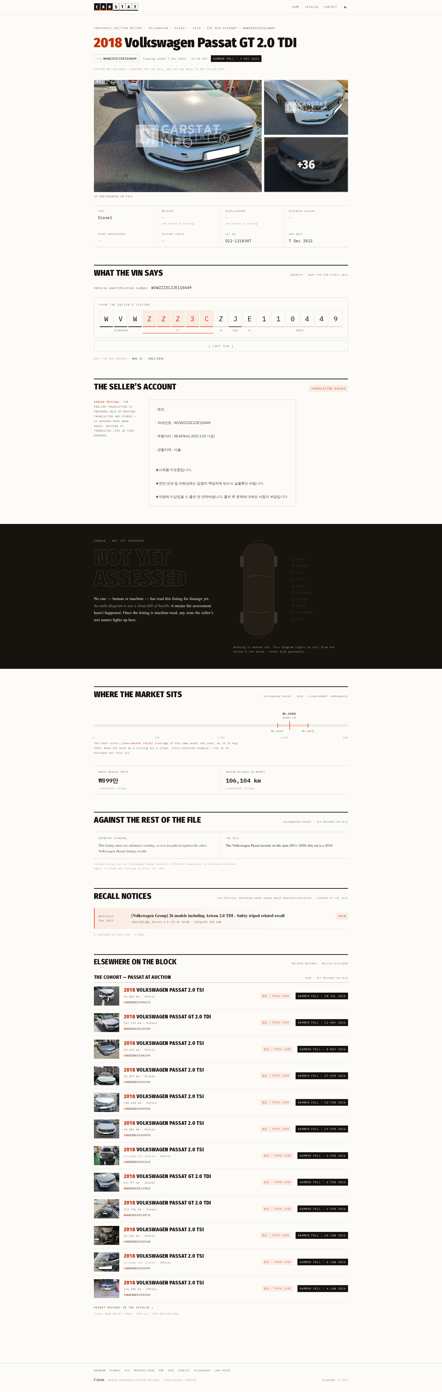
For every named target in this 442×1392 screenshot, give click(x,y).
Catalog (311, 7)
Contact (330, 7)
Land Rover (222, 1370)
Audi (171, 1370)
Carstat (99, 1379)
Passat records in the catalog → (123, 1307)
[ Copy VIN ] (221, 346)
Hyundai (115, 1370)
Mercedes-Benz (144, 1370)
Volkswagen (158, 28)
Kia (127, 1370)
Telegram (328, 1380)
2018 (197, 28)
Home (296, 7)
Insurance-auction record (118, 28)
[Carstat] (116, 7)
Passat (180, 28)
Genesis (184, 1370)
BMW (161, 1370)
